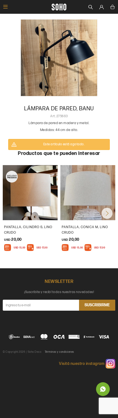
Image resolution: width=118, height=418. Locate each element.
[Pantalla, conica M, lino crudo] (87, 192)
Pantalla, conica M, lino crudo (85, 230)
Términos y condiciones (59, 352)
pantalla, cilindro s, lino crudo (28, 230)
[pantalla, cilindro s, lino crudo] (30, 192)
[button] (107, 213)
